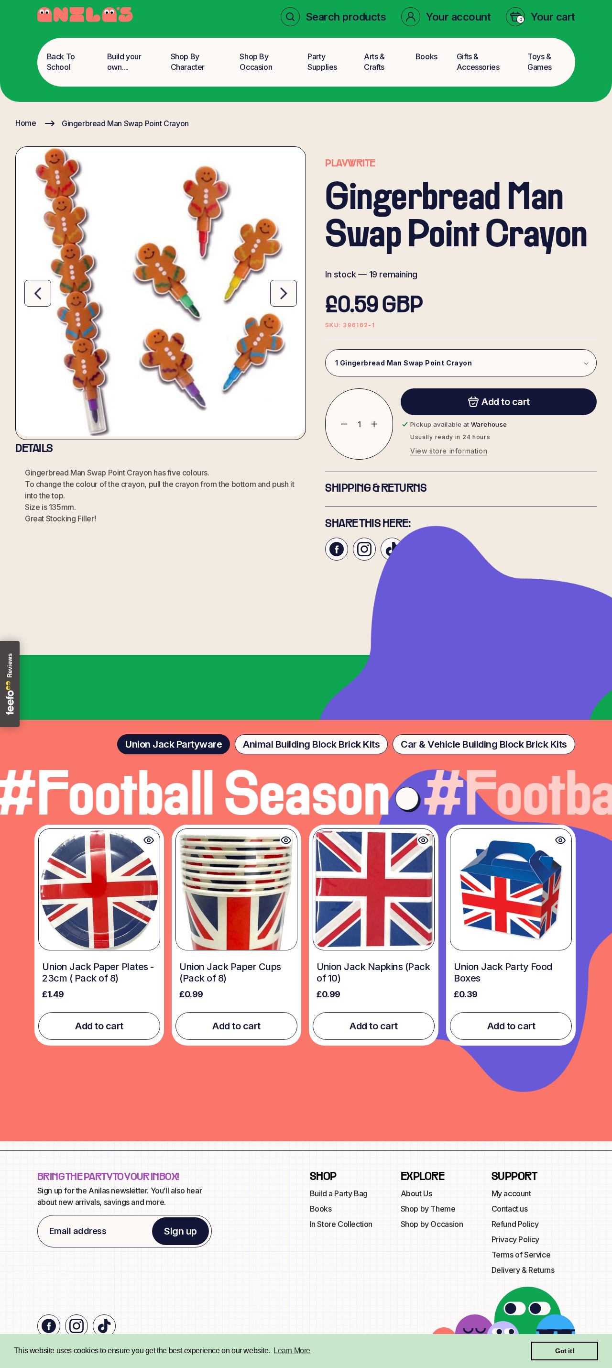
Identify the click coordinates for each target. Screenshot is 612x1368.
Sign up (180, 1231)
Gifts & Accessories (478, 62)
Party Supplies (322, 62)
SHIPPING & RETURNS (375, 489)
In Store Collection (341, 1224)
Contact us (510, 1209)
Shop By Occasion (256, 62)
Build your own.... (124, 62)
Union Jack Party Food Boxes (503, 972)
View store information (448, 451)
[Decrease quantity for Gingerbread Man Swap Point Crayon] (337, 424)
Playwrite (350, 163)
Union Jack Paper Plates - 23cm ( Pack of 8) (98, 972)
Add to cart (99, 1026)
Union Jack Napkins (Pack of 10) (373, 972)
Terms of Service (521, 1254)
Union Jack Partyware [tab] (173, 744)
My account (511, 1193)
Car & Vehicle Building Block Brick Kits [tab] (484, 744)
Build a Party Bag (339, 1193)
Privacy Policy (515, 1239)
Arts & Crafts (374, 62)
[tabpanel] (306, 935)
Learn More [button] (291, 1350)
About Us (416, 1193)
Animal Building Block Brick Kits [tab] (311, 744)
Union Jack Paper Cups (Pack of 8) (230, 972)
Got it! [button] (564, 1351)
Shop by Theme (428, 1209)
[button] (333, 16)
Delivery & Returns (523, 1270)
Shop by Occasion (432, 1224)
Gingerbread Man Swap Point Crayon (125, 123)
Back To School (61, 62)
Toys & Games (539, 62)
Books (426, 56)
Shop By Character (188, 62)
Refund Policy (515, 1224)
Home (25, 123)
